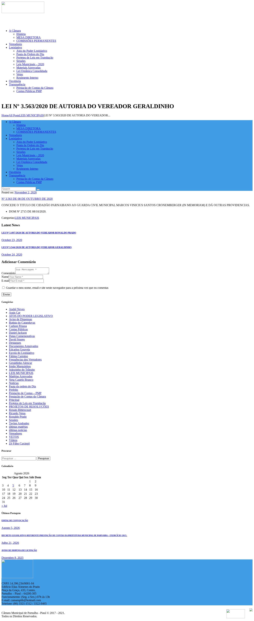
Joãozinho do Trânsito (22, 369)
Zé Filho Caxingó (19, 443)
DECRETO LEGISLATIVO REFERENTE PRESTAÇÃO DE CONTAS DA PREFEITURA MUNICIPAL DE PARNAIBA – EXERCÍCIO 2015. (64, 535)
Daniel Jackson (18, 332)
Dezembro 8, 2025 (12, 557)
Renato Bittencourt (20, 410)
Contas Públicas (18, 329)
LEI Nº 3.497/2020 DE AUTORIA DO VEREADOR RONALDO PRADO (38, 232)
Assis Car (14, 312)
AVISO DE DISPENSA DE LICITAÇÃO (19, 550)
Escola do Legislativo (21, 352)
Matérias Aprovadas (20, 376)
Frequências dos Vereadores (25, 359)
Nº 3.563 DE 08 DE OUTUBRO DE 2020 (27, 198)
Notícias (14, 383)
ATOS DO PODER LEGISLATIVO (31, 315)
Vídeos (13, 440)
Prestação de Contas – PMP (25, 393)
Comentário (8, 273)
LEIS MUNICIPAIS (31, 115)
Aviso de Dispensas (20, 319)
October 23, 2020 (11, 240)
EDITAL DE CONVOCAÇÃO (14, 520)
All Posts (14, 115)
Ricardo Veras (17, 413)
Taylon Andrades (19, 423)
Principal (14, 399)
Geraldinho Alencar (20, 363)
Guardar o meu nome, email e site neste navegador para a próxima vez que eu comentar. (57, 287)
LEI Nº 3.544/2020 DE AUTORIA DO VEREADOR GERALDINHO (36, 247)
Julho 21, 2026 (10, 542)
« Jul (4, 505)
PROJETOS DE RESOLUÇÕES (29, 406)
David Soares (17, 339)
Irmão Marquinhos (20, 366)
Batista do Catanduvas (22, 322)
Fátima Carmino (18, 356)
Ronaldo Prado (18, 416)
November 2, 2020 (26, 192)
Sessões (13, 420)
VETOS (14, 436)
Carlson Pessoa (18, 326)
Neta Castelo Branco (21, 379)
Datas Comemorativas (22, 336)
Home (5, 115)
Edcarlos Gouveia (19, 349)
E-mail (5, 280)
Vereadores (15, 433)
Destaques (15, 342)
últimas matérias (18, 426)
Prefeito (13, 389)
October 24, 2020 (11, 254)
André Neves (17, 309)
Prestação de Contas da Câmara (27, 396)
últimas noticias (18, 430)
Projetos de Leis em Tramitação (27, 403)
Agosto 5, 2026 (10, 527)
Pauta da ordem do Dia (22, 386)
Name (5, 276)
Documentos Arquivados (23, 346)
